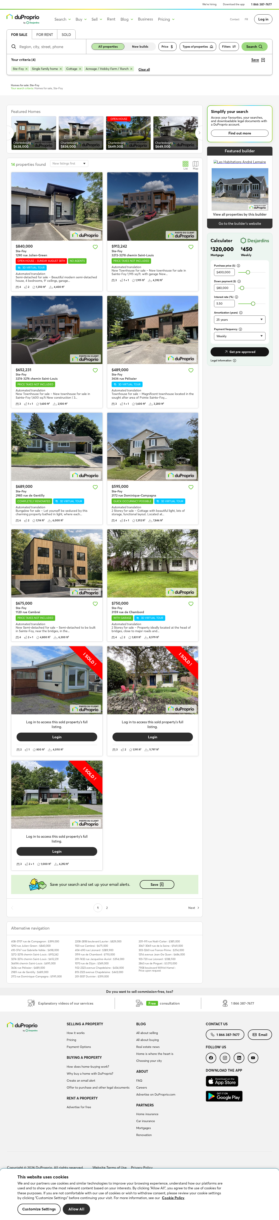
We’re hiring (209, 4)
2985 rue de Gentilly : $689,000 (29, 972)
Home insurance (147, 1114)
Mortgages (143, 1128)
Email (263, 1034)
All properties (108, 47)
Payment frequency (225, 329)
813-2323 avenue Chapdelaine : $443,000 (99, 972)
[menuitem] (100, 1036)
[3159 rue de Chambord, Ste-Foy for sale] (152, 563)
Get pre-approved (242, 352)
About (142, 1071)
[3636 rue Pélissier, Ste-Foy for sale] (152, 330)
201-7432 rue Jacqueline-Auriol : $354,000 (99, 959)
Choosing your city (149, 1061)
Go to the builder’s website (240, 223)
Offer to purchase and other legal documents (98, 1087)
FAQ (139, 1080)
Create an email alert (81, 1080)
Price (165, 46)
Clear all (144, 69)
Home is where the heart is (154, 1054)
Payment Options (79, 1047)
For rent (44, 34)
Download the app (234, 4)
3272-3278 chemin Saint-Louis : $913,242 (34, 954)
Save (154, 884)
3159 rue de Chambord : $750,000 (95, 954)
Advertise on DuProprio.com (155, 1094)
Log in (263, 19)
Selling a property (85, 1024)
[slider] (248, 272)
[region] (139, 1194)
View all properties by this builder (240, 214)
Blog (141, 1024)
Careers (141, 1087)
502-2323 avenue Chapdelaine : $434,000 (99, 967)
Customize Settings (39, 1209)
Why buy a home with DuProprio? (90, 1074)
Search (251, 46)
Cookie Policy (173, 1198)
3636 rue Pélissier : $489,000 (28, 967)
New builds (140, 47)
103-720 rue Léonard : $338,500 (157, 959)
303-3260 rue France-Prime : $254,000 (161, 950)
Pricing (71, 1040)
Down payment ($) (225, 281)
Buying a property (84, 1057)
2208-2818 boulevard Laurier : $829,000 (98, 941)
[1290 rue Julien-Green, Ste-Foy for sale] (56, 206)
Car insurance (145, 1121)
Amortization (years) (226, 312)
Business (145, 19)
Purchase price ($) (224, 265)
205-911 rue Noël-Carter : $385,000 (159, 941)
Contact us (217, 1024)
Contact (234, 19)
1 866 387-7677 (261, 4)
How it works (76, 1033)
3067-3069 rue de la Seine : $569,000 (161, 945)
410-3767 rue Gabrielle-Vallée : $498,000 (35, 950)
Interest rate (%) (223, 297)
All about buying (147, 1040)
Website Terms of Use (109, 1167)
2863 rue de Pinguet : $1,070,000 (158, 963)
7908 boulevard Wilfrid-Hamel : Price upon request (157, 969)
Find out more (239, 133)
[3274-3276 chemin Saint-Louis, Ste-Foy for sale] (56, 330)
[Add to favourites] (95, 247)
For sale (19, 34)
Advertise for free (79, 1107)
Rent (111, 19)
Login (56, 737)
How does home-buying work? (88, 1067)
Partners (145, 1105)
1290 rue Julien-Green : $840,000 (31, 945)
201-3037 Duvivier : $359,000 (92, 976)
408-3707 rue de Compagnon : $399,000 (35, 941)
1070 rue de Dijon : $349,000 (92, 963)
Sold (66, 34)
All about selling (147, 1033)
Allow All (76, 1209)
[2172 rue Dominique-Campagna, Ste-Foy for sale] (152, 447)
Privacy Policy (142, 1167)
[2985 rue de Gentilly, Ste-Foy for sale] (56, 447)
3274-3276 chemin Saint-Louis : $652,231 (34, 959)
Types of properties (195, 46)
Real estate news (148, 1047)
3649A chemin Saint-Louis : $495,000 (33, 963)
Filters (226, 46)
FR (246, 19)
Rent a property (82, 1098)
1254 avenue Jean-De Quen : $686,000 (162, 954)
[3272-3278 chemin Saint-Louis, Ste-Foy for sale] (152, 206)
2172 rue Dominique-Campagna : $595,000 (36, 976)
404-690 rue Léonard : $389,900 (94, 950)
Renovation (144, 1135)
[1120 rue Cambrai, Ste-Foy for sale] (56, 563)
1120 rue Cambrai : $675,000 (91, 945)
